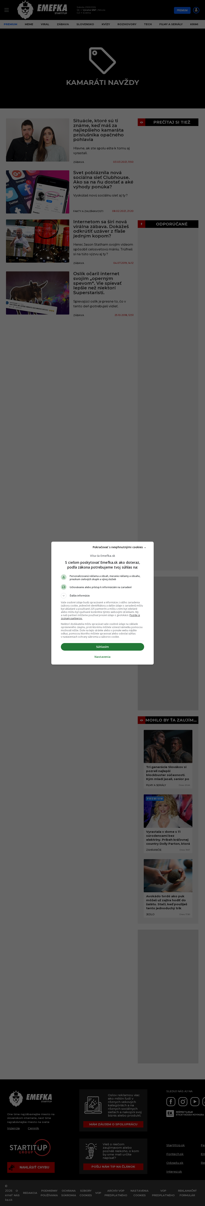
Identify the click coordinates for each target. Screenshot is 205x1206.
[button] (102, 596)
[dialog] (102, 603)
